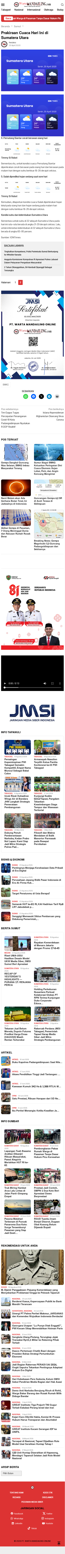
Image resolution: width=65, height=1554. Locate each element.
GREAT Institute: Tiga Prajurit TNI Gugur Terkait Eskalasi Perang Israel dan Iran (34, 1406)
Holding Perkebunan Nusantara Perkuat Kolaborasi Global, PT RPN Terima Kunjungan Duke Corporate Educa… (47, 996)
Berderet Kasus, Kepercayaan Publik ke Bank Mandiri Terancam (37, 1303)
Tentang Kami (16, 1492)
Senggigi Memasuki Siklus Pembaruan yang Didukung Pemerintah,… (36, 918)
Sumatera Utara (41, 937)
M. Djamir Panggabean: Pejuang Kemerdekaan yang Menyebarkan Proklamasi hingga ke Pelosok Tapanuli (30, 1291)
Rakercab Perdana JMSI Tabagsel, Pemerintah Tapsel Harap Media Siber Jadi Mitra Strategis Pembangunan (47, 1034)
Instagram (49, 1518)
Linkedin (18, 1523)
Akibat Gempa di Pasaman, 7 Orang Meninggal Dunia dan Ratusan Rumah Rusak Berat (15, 532)
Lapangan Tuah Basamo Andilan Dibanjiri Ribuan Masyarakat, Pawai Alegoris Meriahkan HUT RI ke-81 (17, 1158)
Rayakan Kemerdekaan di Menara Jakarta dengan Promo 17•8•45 (46, 945)
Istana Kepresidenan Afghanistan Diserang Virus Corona (50, 414)
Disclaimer (47, 1497)
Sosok (4, 1287)
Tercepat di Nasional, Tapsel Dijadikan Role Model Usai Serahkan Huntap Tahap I (35, 1443)
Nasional (16, 1299)
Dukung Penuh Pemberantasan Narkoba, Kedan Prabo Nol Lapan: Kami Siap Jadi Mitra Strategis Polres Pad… (16, 840)
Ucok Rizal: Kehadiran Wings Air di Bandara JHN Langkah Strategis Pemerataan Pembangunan (17, 802)
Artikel (15, 1059)
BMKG (6, 384)
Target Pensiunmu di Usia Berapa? (31, 893)
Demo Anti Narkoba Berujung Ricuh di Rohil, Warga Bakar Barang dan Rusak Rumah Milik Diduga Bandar (37, 1393)
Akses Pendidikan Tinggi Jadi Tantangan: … (36, 1074)
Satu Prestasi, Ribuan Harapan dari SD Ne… (36, 1098)
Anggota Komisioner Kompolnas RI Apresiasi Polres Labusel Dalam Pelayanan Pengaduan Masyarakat (31, 261)
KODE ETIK (47, 1492)
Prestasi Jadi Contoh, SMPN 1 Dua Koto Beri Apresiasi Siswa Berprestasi (46, 1192)
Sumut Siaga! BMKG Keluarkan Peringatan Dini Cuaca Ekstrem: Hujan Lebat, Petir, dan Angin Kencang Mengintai (48, 468)
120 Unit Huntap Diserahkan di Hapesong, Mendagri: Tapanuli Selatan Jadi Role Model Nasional (36, 1455)
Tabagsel (8, 756)
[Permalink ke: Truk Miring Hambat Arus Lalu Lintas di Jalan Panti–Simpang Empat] (17, 1175)
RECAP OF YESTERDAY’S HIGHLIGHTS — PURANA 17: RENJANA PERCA (17, 979)
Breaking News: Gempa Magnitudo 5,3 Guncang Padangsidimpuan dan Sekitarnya (47, 545)
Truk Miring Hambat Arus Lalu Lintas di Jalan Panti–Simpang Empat (16, 1192)
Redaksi (16, 1497)
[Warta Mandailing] (32, 4)
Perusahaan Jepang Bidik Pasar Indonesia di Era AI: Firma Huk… (36, 881)
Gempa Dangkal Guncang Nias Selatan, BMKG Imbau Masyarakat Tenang (15, 465)
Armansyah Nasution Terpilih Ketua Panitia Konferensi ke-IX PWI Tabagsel (45, 763)
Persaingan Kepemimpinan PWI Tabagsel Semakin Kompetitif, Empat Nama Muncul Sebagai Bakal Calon (17, 766)
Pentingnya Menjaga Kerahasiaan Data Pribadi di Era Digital (37, 869)
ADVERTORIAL (17, 1311)
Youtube (49, 1523)
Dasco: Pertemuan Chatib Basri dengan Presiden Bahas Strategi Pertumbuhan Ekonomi (33, 1354)
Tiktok (34, 1528)
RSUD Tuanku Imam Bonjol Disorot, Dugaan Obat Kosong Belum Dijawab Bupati (47, 1223)
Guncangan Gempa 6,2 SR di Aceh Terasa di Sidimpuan (48, 501)
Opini (14, 1096)
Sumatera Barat (11, 1146)
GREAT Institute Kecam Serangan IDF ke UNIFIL (34, 1431)
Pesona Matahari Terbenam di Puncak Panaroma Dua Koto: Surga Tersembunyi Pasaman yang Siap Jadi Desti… (15, 1226)
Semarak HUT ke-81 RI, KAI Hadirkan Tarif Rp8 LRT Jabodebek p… (37, 906)
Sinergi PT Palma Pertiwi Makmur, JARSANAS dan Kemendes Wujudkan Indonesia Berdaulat (37, 1315)
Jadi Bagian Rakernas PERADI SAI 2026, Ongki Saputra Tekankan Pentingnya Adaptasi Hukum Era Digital (37, 1367)
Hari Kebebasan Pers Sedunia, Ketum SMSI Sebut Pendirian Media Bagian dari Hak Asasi (37, 1381)
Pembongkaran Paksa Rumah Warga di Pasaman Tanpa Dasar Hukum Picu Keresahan (47, 1153)
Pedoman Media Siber (32, 1502)
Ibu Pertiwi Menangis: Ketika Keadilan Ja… (35, 1110)
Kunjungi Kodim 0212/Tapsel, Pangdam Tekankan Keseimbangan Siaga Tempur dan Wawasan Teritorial (46, 803)
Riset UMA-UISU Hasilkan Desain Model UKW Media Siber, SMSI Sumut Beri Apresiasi (17, 960)
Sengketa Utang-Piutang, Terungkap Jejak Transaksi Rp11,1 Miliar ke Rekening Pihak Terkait (35, 1340)
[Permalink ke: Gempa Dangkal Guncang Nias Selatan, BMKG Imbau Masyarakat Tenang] (16, 452)
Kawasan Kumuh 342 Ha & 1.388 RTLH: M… (36, 1086)
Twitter (49, 1513)
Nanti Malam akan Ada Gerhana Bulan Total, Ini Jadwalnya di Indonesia (14, 501)
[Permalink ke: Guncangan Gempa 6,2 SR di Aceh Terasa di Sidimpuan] (49, 487)
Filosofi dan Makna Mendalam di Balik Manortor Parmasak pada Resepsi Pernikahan (45, 839)
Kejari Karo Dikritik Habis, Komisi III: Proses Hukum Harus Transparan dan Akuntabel (36, 1418)
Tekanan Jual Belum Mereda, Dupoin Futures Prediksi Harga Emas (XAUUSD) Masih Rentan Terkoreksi (17, 1034)
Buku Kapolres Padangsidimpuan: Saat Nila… (37, 1062)
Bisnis (15, 865)
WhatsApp (18, 1518)
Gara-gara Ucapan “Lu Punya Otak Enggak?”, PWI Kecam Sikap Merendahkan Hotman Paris (37, 1327)
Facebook (18, 1513)
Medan (7, 953)
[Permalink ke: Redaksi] (4, 44)
